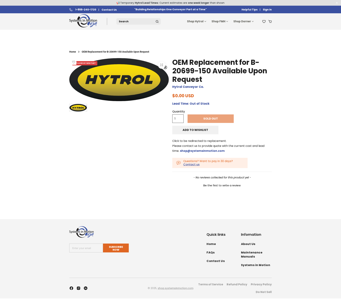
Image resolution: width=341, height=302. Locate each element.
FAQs (211, 252)
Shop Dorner (242, 21)
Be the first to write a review (222, 185)
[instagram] (78, 288)
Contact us (191, 164)
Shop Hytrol (195, 21)
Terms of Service (210, 284)
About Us (248, 244)
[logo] (84, 21)
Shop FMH (218, 21)
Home (72, 51)
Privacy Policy (261, 284)
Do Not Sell (264, 292)
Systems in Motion (255, 265)
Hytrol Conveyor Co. (188, 87)
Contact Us (109, 9)
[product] (161, 65)
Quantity (178, 111)
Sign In (267, 9)
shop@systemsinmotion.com (202, 151)
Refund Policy (237, 284)
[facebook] (71, 288)
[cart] (270, 21)
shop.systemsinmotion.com (175, 288)
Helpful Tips (250, 9)
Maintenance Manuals (251, 254)
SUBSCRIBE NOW (116, 248)
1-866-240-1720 (85, 9)
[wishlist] (264, 21)
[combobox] (138, 21)
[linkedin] (85, 288)
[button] (222, 185)
